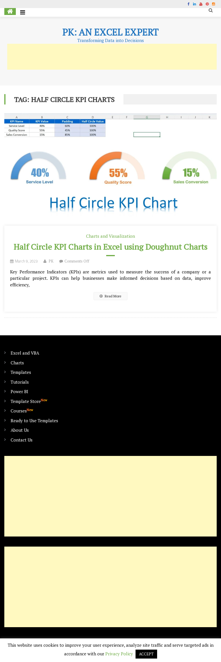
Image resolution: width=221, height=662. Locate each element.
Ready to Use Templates (34, 420)
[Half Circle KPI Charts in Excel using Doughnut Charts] (110, 169)
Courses (22, 411)
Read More (112, 296)
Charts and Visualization (110, 236)
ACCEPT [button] (146, 654)
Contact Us (22, 440)
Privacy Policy (119, 654)
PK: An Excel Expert (110, 32)
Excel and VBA (25, 353)
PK (51, 261)
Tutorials (20, 382)
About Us (20, 430)
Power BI (19, 391)
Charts (17, 363)
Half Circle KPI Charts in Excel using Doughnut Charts (110, 246)
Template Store (29, 401)
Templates (21, 372)
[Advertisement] (112, 57)
